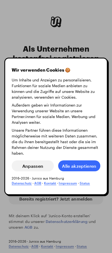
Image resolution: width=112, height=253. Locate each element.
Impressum (68, 183)
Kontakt (50, 183)
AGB (37, 183)
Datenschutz (22, 183)
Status (85, 183)
